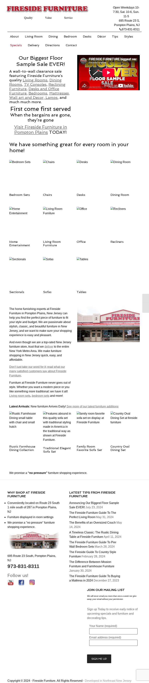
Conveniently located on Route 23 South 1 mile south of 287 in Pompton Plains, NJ (33, 507)
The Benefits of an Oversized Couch (92, 522)
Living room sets (19, 395)
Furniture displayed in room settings (30, 517)
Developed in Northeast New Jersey (108, 680)
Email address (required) (105, 637)
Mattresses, (59, 93)
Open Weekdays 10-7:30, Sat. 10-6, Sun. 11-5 (126, 12)
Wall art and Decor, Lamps (33, 97)
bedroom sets (40, 395)
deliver (49, 346)
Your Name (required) (103, 625)
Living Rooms (35, 80)
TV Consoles (35, 84)
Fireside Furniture (48, 10)
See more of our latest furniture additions (92, 406)
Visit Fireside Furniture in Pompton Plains (40, 129)
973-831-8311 (131, 29)
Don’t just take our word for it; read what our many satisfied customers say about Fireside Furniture (37, 371)
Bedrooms (38, 93)
